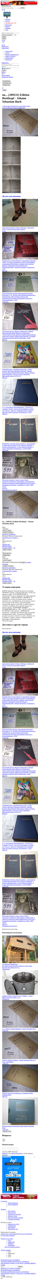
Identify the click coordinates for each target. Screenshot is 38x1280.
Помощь (3, 1209)
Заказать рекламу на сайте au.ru (12, 1193)
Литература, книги (17, 106)
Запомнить (7, 68)
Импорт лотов (12, 1216)
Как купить (11, 1211)
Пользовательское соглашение (10, 1260)
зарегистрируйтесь (17, 1153)
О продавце (6, 571)
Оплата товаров (6, 1250)
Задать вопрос (7, 549)
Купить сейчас (7, 530)
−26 (14, 548)
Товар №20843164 (19, 108)
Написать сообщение (8, 534)
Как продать (12, 1212)
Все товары (13, 571)
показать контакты (8, 532)
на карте (22, 562)
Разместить (5, 46)
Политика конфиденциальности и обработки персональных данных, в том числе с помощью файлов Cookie (18, 1263)
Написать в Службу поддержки (10, 1268)
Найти (4, 37)
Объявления (12, 1226)
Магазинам (11, 1227)
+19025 (9, 548)
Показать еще (7, 1131)
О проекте (4, 1201)
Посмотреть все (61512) (9, 490)
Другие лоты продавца (11, 196)
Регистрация (6, 75)
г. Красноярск (6, 106)
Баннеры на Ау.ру (13, 1224)
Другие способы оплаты (12, 1247)
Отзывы (4, 548)
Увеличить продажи (14, 1214)
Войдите (5, 1153)
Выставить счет (13, 1229)
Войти (4, 72)
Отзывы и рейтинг (14, 1219)
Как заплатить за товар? (15, 1217)
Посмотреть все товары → (10, 537)
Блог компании (13, 1204)
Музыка (10, 108)
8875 (10, 546)
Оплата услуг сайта (7, 1238)
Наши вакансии (13, 1203)
